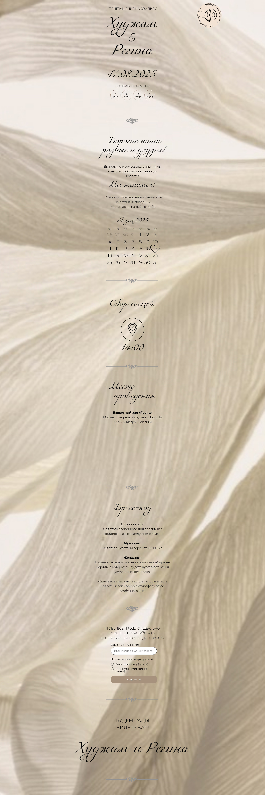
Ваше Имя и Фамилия (125, 644)
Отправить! (134, 679)
